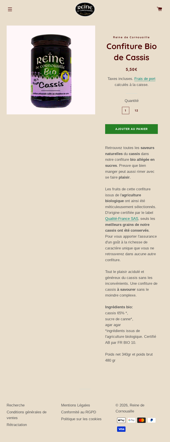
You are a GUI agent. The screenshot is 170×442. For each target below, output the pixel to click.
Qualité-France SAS (121, 219)
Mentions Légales (75, 405)
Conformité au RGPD (78, 412)
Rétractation (17, 425)
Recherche (16, 405)
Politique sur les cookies (81, 419)
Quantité (132, 101)
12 (136, 110)
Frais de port (144, 79)
